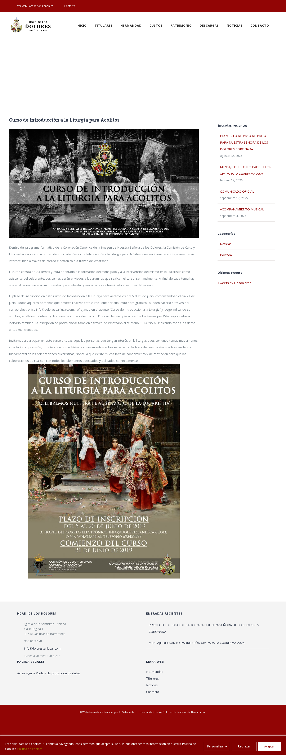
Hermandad (154, 671)
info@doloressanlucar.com (42, 648)
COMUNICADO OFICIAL (237, 191)
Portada (226, 255)
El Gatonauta (126, 712)
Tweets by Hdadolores (234, 283)
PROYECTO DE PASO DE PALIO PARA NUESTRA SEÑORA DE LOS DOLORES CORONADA (244, 142)
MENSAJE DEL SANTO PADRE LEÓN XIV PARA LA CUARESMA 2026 (197, 643)
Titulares (152, 678)
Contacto (152, 692)
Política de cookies (30, 749)
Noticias (226, 244)
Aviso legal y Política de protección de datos (49, 673)
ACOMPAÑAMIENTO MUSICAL (242, 209)
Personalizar (215, 746)
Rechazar (244, 746)
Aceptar (269, 746)
